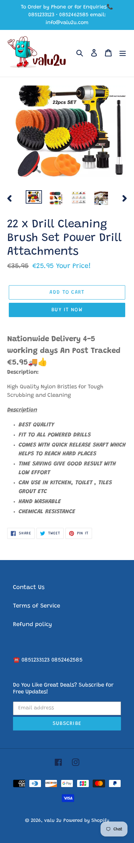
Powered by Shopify (86, 820)
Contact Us (29, 588)
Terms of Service (36, 606)
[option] (34, 197)
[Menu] (122, 53)
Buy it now (67, 310)
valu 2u (52, 820)
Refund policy (32, 625)
